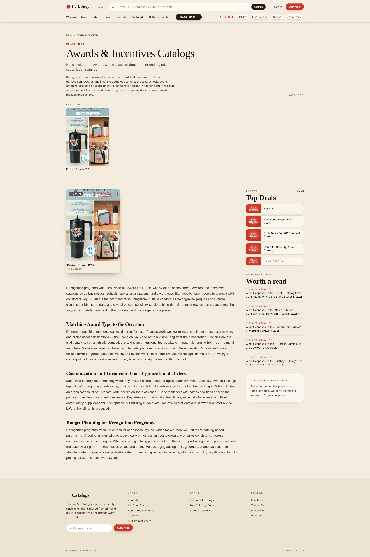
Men (84, 17)
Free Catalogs (187, 16)
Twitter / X (257, 505)
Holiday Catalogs (200, 510)
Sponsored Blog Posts (141, 510)
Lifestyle (120, 17)
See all (300, 190)
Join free (294, 6)
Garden (277, 16)
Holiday (242, 16)
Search (258, 6)
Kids (94, 17)
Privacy (299, 550)
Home (106, 17)
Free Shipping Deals (202, 505)
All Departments (158, 17)
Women (71, 17)
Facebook (257, 500)
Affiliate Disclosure (139, 520)
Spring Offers (294, 16)
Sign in (278, 6)
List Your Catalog (138, 505)
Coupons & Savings (202, 500)
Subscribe (123, 527)
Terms (288, 550)
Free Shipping (259, 16)
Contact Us (135, 515)
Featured (137, 17)
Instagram (257, 510)
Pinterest (256, 515)
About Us (133, 500)
